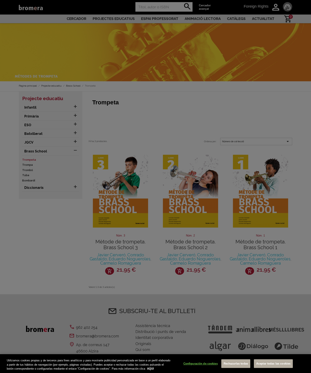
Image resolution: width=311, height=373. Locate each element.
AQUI (150, 368)
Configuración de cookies (200, 363)
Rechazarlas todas (236, 363)
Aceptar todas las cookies (273, 363)
